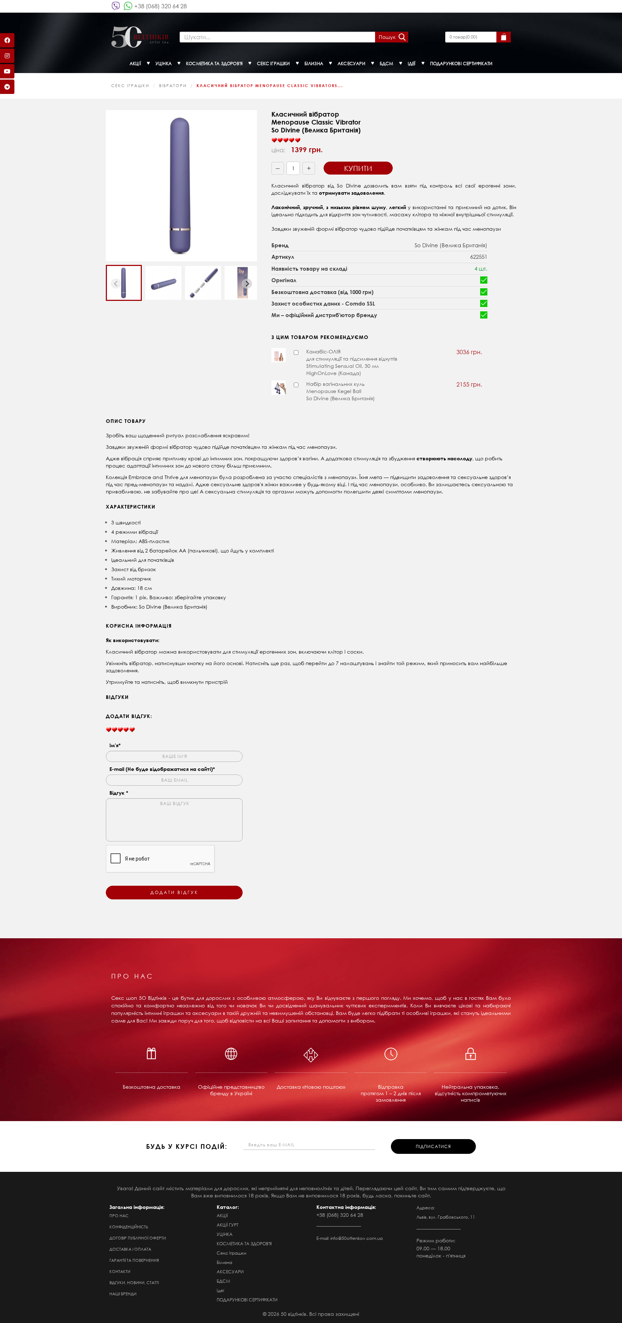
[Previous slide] (116, 284)
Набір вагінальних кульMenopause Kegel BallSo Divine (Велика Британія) (340, 391)
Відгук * (118, 793)
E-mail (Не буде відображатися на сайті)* (162, 769)
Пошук (387, 36)
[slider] (285, 140)
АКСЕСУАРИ (230, 1272)
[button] (124, 283)
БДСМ (223, 1281)
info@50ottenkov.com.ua (356, 1238)
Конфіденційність (128, 1227)
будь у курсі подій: (186, 1146)
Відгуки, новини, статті (134, 1283)
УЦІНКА (225, 1234)
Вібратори (173, 86)
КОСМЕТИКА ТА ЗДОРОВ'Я (244, 1244)
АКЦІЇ (222, 1216)
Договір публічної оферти (137, 1238)
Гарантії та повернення (134, 1260)
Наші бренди (122, 1294)
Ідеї (220, 1290)
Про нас (119, 1216)
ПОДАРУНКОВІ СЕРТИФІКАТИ (247, 1300)
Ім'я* (115, 745)
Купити (358, 168)
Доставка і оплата (130, 1249)
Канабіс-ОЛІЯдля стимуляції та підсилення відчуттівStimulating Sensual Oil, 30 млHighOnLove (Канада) (351, 362)
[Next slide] (247, 284)
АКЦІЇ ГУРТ (227, 1225)
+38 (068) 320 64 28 (160, 6)
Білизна (224, 1262)
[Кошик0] (503, 37)
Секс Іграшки (130, 86)
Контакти (119, 1271)
